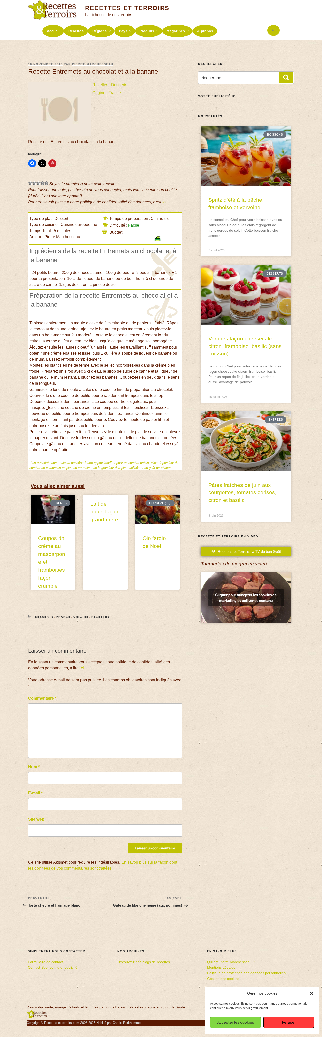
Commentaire (42, 698)
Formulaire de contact (45, 962)
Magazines (176, 31)
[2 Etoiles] (34, 183)
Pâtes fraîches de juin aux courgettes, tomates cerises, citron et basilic (242, 492)
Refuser (289, 1022)
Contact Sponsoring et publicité (52, 967)
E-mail (35, 793)
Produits (147, 31)
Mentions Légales (221, 967)
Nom (34, 767)
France (114, 93)
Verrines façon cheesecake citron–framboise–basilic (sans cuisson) (245, 346)
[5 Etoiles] (46, 183)
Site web (36, 819)
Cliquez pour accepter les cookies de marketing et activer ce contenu (246, 598)
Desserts (119, 85)
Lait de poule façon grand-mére (104, 511)
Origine (98, 93)
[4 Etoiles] (42, 183)
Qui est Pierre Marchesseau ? (231, 962)
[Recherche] (286, 77)
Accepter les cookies (235, 1022)
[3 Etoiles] (38, 183)
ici (164, 202)
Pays (123, 31)
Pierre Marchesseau (92, 64)
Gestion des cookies (223, 979)
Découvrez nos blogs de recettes (143, 962)
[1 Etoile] (30, 183)
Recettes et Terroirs (127, 8)
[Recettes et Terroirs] (37, 1017)
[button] (311, 993)
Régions (99, 31)
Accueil (53, 31)
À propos (205, 31)
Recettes (76, 31)
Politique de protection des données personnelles (246, 973)
